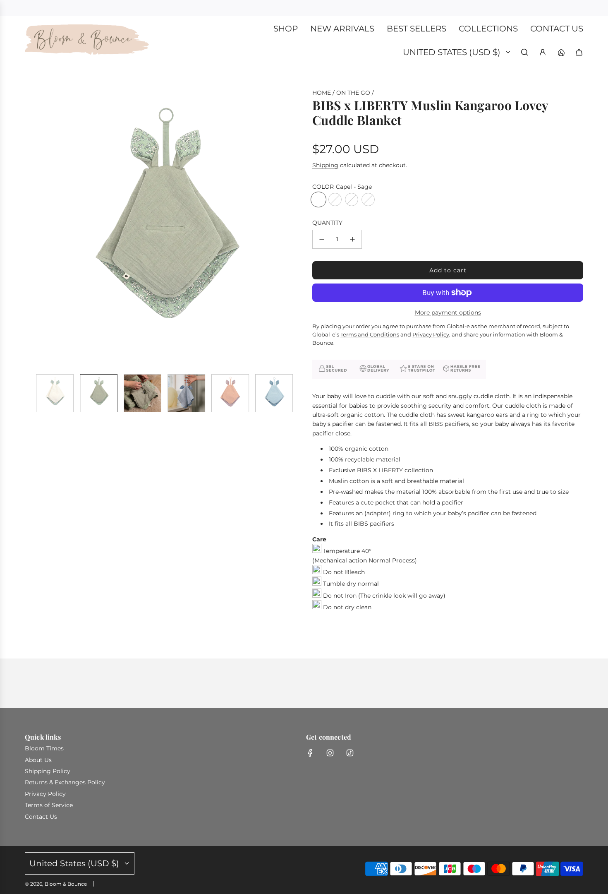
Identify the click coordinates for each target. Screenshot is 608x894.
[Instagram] (330, 753)
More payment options (448, 312)
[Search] (524, 52)
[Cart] (579, 52)
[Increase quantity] (352, 239)
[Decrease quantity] (322, 239)
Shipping (325, 165)
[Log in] (543, 52)
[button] (31, 228)
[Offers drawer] (561, 52)
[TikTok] (350, 753)
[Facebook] (310, 753)
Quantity (327, 222)
